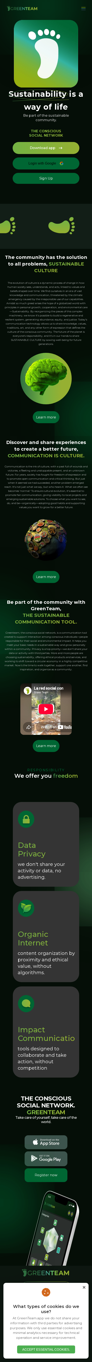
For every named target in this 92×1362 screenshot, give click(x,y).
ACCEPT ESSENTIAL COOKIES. (46, 1349)
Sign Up (46, 178)
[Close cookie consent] (84, 1287)
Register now (46, 1175)
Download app (42, 148)
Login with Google (42, 163)
